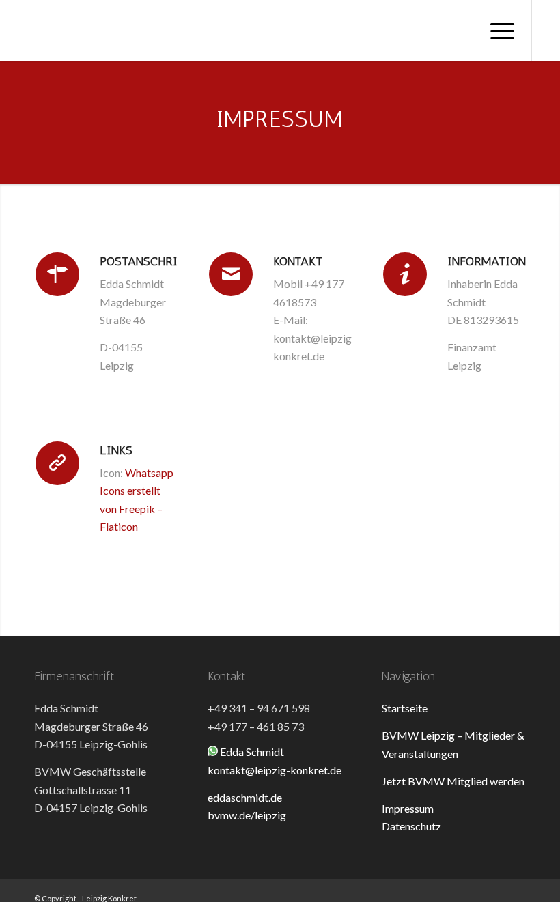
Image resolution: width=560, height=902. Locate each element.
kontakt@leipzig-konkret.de (274, 769)
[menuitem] (495, 30)
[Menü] (495, 30)
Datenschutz (411, 825)
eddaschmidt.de (245, 797)
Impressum (408, 808)
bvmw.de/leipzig (247, 815)
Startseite (405, 707)
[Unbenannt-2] (28, 30)
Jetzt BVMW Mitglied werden (453, 780)
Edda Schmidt (252, 751)
